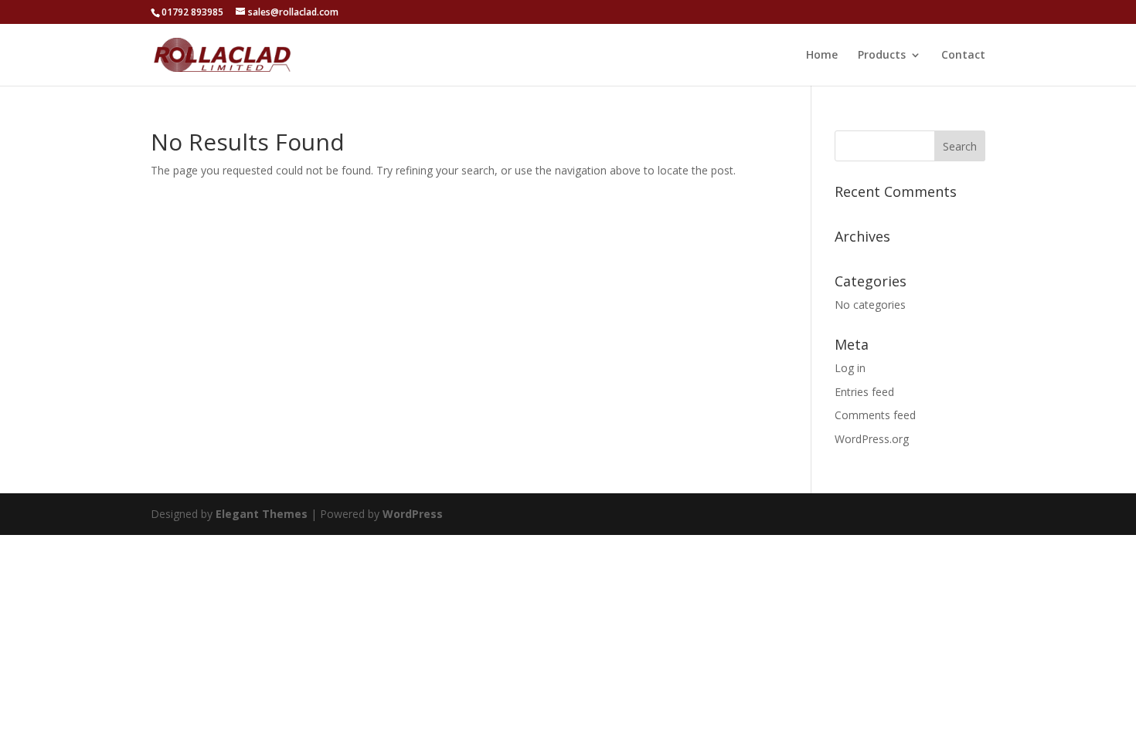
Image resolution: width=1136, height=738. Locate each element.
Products (882, 55)
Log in (850, 368)
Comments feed (875, 415)
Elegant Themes (262, 513)
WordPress (413, 513)
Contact (963, 55)
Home (822, 55)
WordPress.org (872, 439)
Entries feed (864, 391)
